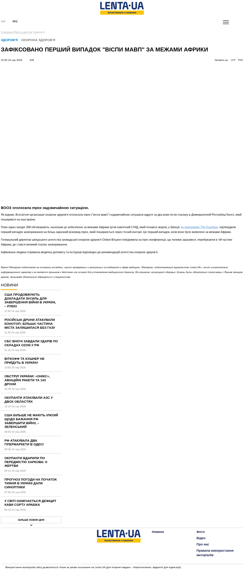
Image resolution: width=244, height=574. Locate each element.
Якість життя (22, 32)
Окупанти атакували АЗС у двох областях (28, 399)
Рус (15, 21)
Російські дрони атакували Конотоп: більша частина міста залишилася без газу (29, 323)
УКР (233, 60)
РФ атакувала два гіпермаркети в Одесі (24, 442)
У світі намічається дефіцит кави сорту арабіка (30, 503)
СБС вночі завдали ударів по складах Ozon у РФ (31, 343)
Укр (3, 21)
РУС (240, 60)
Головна (6, 32)
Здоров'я (39, 32)
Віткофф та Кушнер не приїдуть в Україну (24, 360)
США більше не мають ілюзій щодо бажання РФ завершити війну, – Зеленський (31, 421)
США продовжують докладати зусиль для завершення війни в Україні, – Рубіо (30, 300)
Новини (158, 532)
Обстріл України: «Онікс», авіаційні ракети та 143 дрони (27, 380)
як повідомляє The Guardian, (200, 227)
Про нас (202, 544)
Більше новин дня (31, 519)
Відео (200, 538)
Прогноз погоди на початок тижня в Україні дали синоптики (30, 483)
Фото (200, 532)
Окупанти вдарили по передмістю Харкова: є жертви (26, 462)
